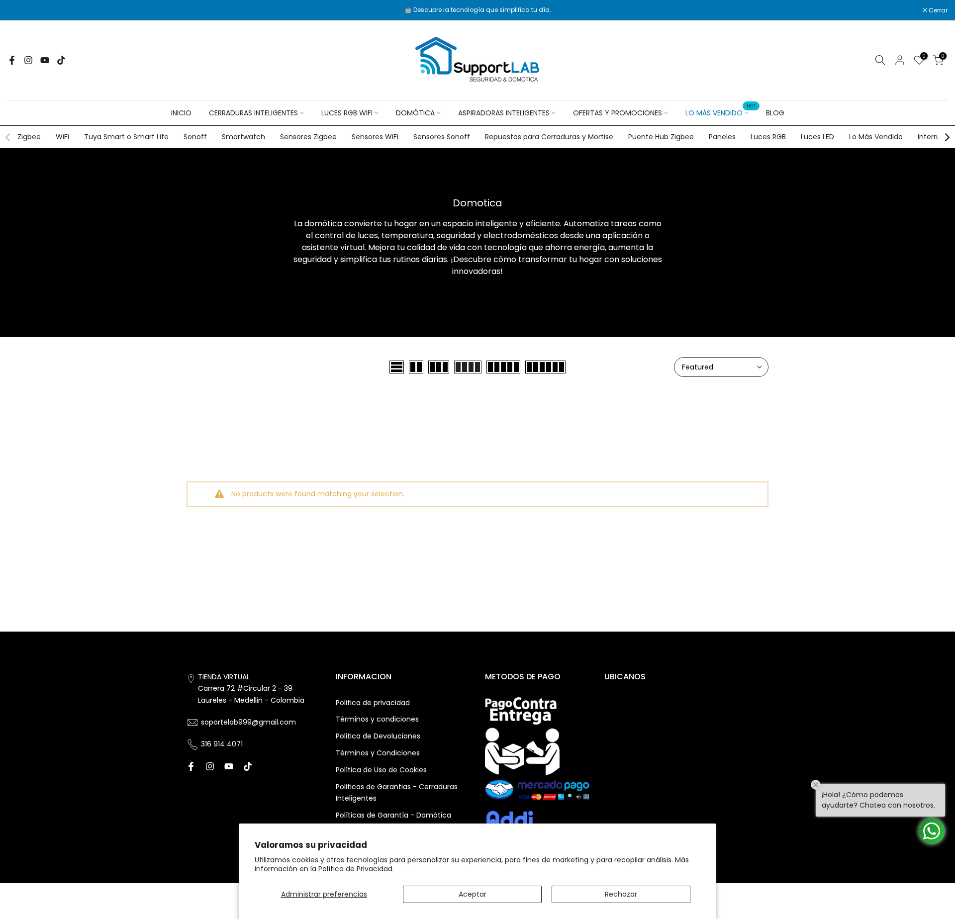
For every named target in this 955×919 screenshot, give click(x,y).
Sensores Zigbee (308, 137)
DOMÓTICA (415, 113)
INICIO (181, 113)
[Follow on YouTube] (44, 60)
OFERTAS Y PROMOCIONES (617, 113)
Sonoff (195, 137)
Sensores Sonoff (441, 137)
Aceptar (472, 894)
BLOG (775, 113)
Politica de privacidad (373, 703)
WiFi (62, 137)
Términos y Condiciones (378, 753)
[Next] (946, 137)
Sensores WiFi (375, 137)
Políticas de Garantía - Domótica (393, 815)
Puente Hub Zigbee (661, 137)
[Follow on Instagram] (28, 60)
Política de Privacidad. (356, 869)
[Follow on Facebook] (11, 60)
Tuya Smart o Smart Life (126, 137)
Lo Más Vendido (876, 137)
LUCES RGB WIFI (347, 113)
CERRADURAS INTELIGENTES (253, 113)
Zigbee (29, 137)
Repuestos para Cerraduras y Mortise (549, 137)
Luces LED (817, 137)
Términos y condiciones (377, 719)
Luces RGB (768, 137)
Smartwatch (243, 137)
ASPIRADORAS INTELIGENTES (504, 113)
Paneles (722, 137)
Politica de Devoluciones (378, 736)
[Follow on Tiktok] (61, 60)
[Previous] (8, 137)
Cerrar (22, 10)
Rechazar (621, 894)
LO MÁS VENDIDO (720, 112)
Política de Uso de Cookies (381, 770)
